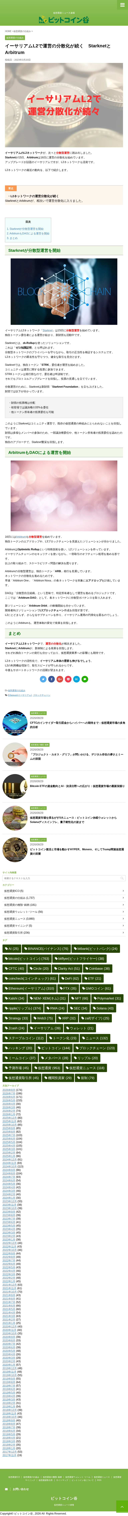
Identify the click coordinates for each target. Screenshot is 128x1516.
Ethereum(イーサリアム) (20, 695)
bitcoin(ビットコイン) (28, 958)
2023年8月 (8, 1215)
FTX (69, 988)
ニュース (97, 1038)
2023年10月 (9, 1208)
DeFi (72, 978)
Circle (41, 968)
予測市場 (18, 1068)
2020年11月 (9, 1330)
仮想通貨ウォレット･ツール (21, 911)
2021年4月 (8, 1312)
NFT (81, 998)
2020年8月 (8, 1340)
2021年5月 (8, 1309)
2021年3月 (8, 1316)
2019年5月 (8, 1392)
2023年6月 (8, 1222)
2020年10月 (9, 1333)
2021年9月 (8, 1295)
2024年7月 (8, 1177)
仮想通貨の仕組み (16, 690)
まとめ (12, 238)
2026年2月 (8, 1111)
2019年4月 (8, 1396)
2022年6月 (8, 1264)
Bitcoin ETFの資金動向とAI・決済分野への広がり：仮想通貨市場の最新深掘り (77, 786)
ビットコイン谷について (83, 1480)
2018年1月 (8, 1448)
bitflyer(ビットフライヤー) (81, 958)
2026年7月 (8, 1093)
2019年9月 (8, 1378)
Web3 (45, 1018)
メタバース (56, 1058)
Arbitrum (21, 536)
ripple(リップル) (24, 1008)
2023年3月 (8, 1232)
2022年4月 (8, 1271)
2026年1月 (8, 1114)
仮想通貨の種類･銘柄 (17, 904)
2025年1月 (8, 1156)
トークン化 (64, 1038)
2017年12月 (9, 1451)
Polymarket (109, 998)
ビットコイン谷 (64, 1498)
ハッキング (20, 1048)
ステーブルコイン (26, 1038)
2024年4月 (8, 1187)
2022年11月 (9, 1246)
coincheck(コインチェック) (32, 978)
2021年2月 (8, 1319)
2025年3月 (8, 1149)
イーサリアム (47, 1028)
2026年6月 (8, 1097)
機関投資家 (60, 1078)
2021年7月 (8, 1302)
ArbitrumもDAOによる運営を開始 (28, 233)
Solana (105, 1008)
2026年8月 (8, 1090)
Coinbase (99, 968)
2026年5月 (8, 1100)
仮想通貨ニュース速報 (64, 1505)
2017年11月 (9, 1455)
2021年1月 (8, 1323)
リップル (88, 1058)
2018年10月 (9, 1417)
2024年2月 (8, 1194)
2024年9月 (8, 1170)
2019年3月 (8, 1399)
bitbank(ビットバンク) (98, 948)
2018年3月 (8, 1441)
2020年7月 (8, 1344)
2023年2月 (8, 1236)
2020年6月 (8, 1347)
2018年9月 (8, 1420)
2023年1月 (8, 1239)
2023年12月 (9, 1201)
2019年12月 (9, 1368)
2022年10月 (9, 1250)
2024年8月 (8, 1173)
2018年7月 (8, 1427)
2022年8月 (8, 1257)
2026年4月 (8, 1104)
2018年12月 (9, 1410)
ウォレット (82, 1028)
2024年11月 (9, 1163)
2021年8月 (8, 1298)
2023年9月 (8, 1211)
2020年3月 (8, 1357)
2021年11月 (9, 1288)
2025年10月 (9, 1124)
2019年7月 (8, 1385)
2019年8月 (8, 1382)
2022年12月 (9, 1243)
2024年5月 (8, 1184)
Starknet (47, 330)
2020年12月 (9, 1326)
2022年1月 (8, 1281)
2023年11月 (9, 1204)
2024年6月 (8, 1180)
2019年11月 (9, 1371)
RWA (57, 1008)
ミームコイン (22, 1058)
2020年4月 (8, 1354)
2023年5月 (8, 1225)
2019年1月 (8, 1406)
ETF (94, 978)
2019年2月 (8, 1403)
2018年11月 (9, 1413)
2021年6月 (8, 1305)
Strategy (18, 1018)
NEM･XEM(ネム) (50, 998)
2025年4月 (8, 1145)
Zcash (16, 1028)
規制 (87, 1078)
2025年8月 (8, 1131)
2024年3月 (8, 1191)
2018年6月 (8, 1431)
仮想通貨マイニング (16, 925)
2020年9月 (8, 1337)
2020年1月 (8, 1364)
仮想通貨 (49, 1068)
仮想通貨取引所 (13, 932)
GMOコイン (98, 988)
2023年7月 (8, 1218)
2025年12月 (9, 1117)
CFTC (16, 968)
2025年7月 (8, 1135)
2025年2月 (8, 1152)
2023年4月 (8, 1229)
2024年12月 (9, 1159)
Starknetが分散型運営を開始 (25, 228)
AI (13, 948)
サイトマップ (62, 1480)
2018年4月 (8, 1437)
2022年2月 (8, 1277)
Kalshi (16, 998)
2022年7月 (8, 1260)
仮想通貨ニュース (15, 918)
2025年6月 (8, 1138)
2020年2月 (8, 1361)
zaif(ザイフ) (97, 1018)
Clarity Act (69, 968)
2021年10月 (9, 1291)
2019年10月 (9, 1375)
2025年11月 (9, 1121)
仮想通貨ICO (12, 891)
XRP (69, 1018)
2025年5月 (8, 1142)
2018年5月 (8, 1434)
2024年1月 (8, 1197)
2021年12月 (9, 1284)
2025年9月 (8, 1128)
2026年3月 (8, 1107)
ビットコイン (55, 1048)
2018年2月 (8, 1444)
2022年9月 (8, 1253)
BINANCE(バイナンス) (48, 948)
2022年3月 (8, 1274)
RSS (99, 1480)
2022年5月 (8, 1267)
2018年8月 (8, 1424)
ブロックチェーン (41, 695)
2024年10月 (9, 1166)
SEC (80, 1008)
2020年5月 (8, 1351)
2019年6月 (8, 1389)
